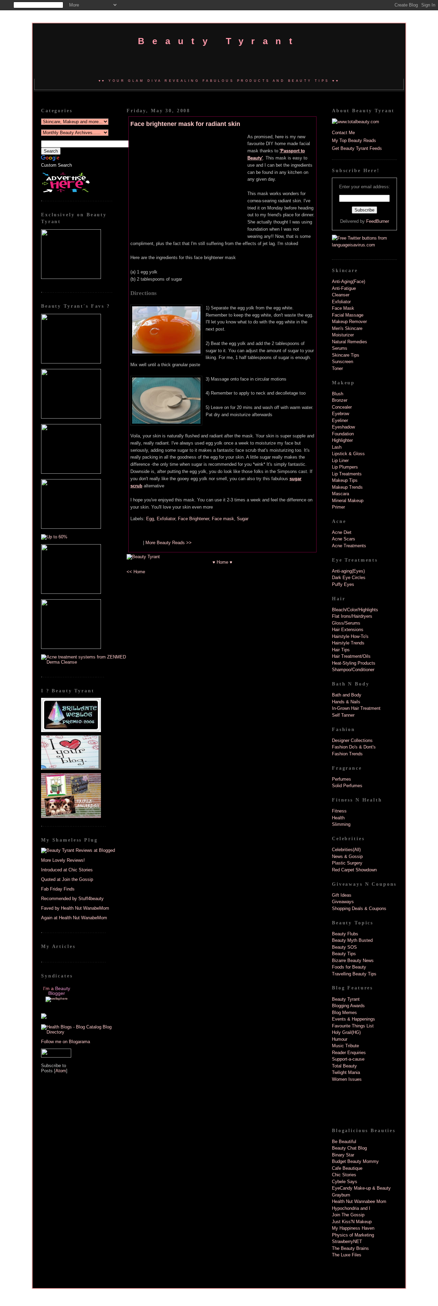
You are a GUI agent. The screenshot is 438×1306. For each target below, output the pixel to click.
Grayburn (341, 1195)
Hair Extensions (347, 629)
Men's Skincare (347, 328)
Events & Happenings (353, 1019)
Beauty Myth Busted (352, 940)
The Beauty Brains (350, 1248)
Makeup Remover (349, 321)
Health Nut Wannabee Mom (359, 1201)
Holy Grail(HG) (346, 1032)
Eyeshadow (343, 427)
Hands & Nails (346, 701)
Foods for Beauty (349, 967)
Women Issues (347, 1079)
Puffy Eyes (343, 584)
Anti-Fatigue (344, 288)
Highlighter (342, 440)
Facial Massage (347, 315)
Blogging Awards (348, 1005)
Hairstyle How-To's (350, 636)
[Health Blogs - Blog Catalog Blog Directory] (84, 1032)
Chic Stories (344, 1174)
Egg (150, 518)
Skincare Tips (345, 355)
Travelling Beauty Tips (354, 973)
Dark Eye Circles (348, 577)
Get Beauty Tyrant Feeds (357, 148)
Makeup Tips (345, 480)
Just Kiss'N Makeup (352, 1221)
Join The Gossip (348, 1214)
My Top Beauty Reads (354, 140)
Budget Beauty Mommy (355, 1161)
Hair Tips (341, 649)
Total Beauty (344, 1065)
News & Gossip (347, 856)
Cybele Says (344, 1181)
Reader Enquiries (349, 1052)
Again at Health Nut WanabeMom (74, 917)
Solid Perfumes (347, 785)
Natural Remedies (349, 341)
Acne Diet (341, 532)
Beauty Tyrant (219, 41)
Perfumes (341, 779)
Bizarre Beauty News (353, 960)
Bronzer (339, 400)
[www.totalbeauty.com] (355, 121)
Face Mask (343, 308)
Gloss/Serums (346, 623)
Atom (60, 1070)
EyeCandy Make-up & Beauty (361, 1188)
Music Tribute (345, 1045)
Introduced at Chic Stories (67, 869)
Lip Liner (340, 460)
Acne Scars (343, 538)
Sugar (242, 518)
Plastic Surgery (347, 863)
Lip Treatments (347, 473)
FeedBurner (377, 221)
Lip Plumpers (345, 467)
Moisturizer (343, 334)
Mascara (340, 493)
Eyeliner (340, 420)
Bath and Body (346, 694)
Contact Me (343, 132)
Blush (337, 393)
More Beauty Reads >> (168, 542)
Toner (337, 368)
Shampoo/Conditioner (353, 669)
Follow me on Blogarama (65, 1041)
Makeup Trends (347, 487)
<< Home (136, 571)
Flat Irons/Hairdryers (352, 616)
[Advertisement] (188, 182)
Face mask (223, 518)
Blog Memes (344, 1012)
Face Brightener (193, 518)
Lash (337, 447)
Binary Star (343, 1154)
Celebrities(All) (346, 849)
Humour (339, 1039)
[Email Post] (136, 542)
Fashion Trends (347, 753)
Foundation (343, 433)
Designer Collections (352, 740)
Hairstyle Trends (348, 642)
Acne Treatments (349, 545)
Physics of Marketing (353, 1235)
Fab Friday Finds (58, 889)
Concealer (342, 407)
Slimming (341, 824)
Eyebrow (340, 413)
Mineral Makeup (347, 500)
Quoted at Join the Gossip (67, 879)
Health (338, 817)
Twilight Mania (346, 1072)
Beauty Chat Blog (349, 1148)
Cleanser (340, 294)
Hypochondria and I (351, 1208)
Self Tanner (343, 715)
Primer (338, 507)
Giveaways (343, 901)
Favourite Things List (353, 1025)
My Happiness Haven (353, 1228)
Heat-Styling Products (353, 663)
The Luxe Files (346, 1254)
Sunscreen (342, 361)
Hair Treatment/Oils (351, 656)
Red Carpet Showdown (354, 869)
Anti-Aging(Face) (348, 281)
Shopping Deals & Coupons (359, 908)
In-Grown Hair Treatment (356, 708)
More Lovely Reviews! (63, 860)
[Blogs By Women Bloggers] (44, 1017)
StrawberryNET (347, 1241)
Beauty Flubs (345, 933)
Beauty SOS (344, 947)
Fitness (339, 811)
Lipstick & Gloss (348, 453)
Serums (339, 348)
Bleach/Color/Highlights (355, 609)
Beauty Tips (344, 953)
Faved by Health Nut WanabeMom (75, 908)
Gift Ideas (341, 895)
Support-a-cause (348, 1059)
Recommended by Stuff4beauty (72, 898)
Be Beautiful (344, 1141)
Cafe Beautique (347, 1168)
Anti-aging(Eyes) (348, 571)
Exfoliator (166, 518)
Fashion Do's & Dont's (354, 747)
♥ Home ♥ (222, 562)
